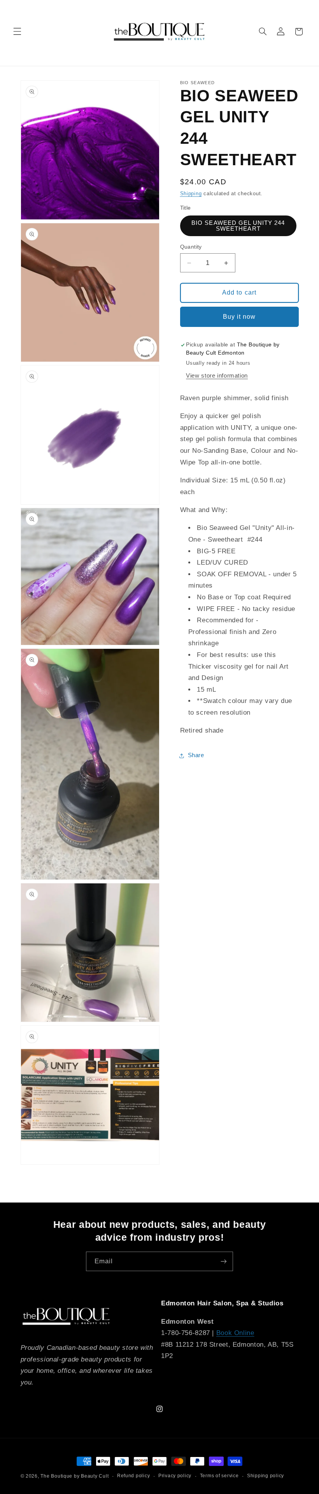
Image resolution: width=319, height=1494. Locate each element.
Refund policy (133, 1475)
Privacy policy (174, 1475)
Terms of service (219, 1475)
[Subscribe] (224, 1261)
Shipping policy (265, 1475)
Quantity (191, 247)
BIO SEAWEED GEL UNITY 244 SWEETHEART (238, 226)
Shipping (191, 193)
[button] (17, 32)
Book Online (235, 1333)
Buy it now (239, 316)
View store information (217, 376)
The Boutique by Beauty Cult (74, 1476)
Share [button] (196, 755)
